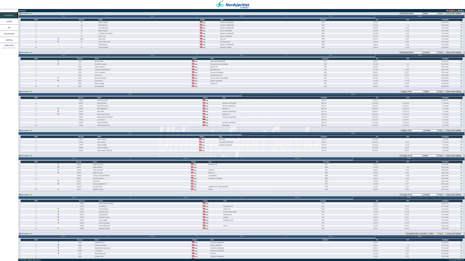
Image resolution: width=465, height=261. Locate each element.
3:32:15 (375, 86)
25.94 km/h (445, 81)
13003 (82, 217)
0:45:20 (375, 100)
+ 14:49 (406, 212)
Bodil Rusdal (99, 61)
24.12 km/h (445, 220)
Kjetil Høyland (103, 25)
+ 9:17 (407, 187)
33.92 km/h (445, 39)
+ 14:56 (406, 214)
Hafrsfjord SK (212, 164)
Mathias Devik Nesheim (105, 117)
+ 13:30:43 (405, 125)
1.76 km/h (445, 120)
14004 (81, 122)
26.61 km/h (445, 72)
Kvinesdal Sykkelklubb (217, 61)
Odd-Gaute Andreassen (102, 248)
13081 (79, 178)
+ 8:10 (407, 39)
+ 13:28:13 (405, 122)
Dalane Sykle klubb (229, 212)
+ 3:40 (407, 170)
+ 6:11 (407, 206)
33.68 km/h (445, 47)
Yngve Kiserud (103, 47)
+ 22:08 (406, 83)
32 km (63, 16)
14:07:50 (375, 117)
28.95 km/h (445, 203)
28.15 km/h (445, 187)
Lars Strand (98, 251)
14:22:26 (375, 145)
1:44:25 (375, 217)
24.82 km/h (445, 212)
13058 (82, 209)
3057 (79, 86)
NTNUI (210, 189)
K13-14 (324, 148)
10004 (80, 251)
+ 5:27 (407, 253)
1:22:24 (375, 164)
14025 (81, 145)
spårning (9, 40)
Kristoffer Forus (100, 242)
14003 (81, 100)
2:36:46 (375, 47)
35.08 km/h (445, 251)
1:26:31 (375, 175)
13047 (79, 189)
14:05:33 (375, 109)
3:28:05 (375, 83)
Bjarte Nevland (98, 173)
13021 (79, 167)
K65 (325, 75)
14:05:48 (375, 114)
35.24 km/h (445, 28)
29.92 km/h (445, 173)
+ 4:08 (407, 175)
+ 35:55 (406, 150)
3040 (79, 81)
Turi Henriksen (103, 209)
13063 (82, 223)
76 (81, 47)
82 (81, 31)
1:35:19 (375, 206)
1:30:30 (375, 181)
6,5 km (74, 158)
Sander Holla (99, 256)
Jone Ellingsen (103, 28)
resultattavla (8, 15)
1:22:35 (375, 167)
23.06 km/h (445, 223)
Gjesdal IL (222, 139)
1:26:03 (375, 170)
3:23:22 (375, 78)
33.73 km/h (445, 42)
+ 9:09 (407, 44)
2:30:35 (375, 253)
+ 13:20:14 (405, 111)
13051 (82, 220)
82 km (331, 16)
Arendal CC (214, 83)
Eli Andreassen (104, 212)
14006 (81, 106)
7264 (79, 61)
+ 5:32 (407, 256)
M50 (326, 181)
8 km (130, 94)
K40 (325, 61)
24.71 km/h (445, 217)
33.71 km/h (445, 44)
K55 (325, 67)
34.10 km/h (445, 36)
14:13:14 (375, 120)
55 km (152, 16)
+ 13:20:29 (405, 114)
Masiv (225, 226)
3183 (79, 72)
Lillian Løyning (100, 67)
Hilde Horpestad (104, 223)
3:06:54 (375, 67)
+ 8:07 (407, 181)
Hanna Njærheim (104, 226)
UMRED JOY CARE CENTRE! (218, 187)
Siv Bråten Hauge (100, 64)
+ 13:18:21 (405, 106)
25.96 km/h (445, 78)
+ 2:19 (407, 28)
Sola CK (223, 39)
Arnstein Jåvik (97, 187)
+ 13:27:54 (405, 120)
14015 (81, 103)
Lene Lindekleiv (100, 72)
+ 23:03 (406, 228)
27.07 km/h (445, 206)
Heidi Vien (98, 75)
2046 (79, 242)
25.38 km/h (445, 83)
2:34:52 (375, 36)
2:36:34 (375, 42)
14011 (81, 120)
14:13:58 (375, 139)
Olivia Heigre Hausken (104, 150)
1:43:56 (375, 209)
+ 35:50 (406, 148)
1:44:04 (375, 214)
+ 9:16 (407, 47)
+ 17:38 (406, 81)
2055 (79, 248)
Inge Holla (101, 39)
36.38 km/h (445, 242)
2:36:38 (375, 44)
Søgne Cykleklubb (216, 81)
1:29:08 (375, 203)
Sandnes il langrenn (225, 145)
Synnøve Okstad (104, 228)
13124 (82, 206)
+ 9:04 (407, 42)
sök (9, 28)
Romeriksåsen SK (216, 75)
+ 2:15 (407, 142)
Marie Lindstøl (99, 83)
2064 (79, 256)
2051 (79, 253)
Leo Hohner (101, 120)
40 (81, 25)
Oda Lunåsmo (102, 139)
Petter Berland (102, 103)
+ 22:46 (406, 223)
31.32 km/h (445, 164)
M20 (323, 22)
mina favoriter (9, 34)
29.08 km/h (445, 178)
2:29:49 (375, 28)
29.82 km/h (445, 175)
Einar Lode (102, 36)
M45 (323, 28)
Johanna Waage (102, 148)
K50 (325, 64)
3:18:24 (375, 72)
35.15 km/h (445, 248)
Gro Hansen (99, 81)
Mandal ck (225, 109)
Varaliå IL (211, 170)
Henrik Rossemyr (102, 106)
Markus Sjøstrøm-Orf (99, 184)
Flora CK (213, 253)
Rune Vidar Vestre (104, 42)
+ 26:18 (406, 86)
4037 (79, 75)
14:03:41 (375, 106)
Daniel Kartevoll (102, 100)
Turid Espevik (103, 214)
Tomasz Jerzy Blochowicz (101, 175)
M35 (323, 44)
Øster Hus (211, 173)
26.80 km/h (445, 70)
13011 (82, 212)
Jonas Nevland (98, 170)
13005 (79, 173)
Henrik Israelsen (98, 178)
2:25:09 (375, 242)
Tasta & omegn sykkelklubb (219, 64)
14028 (81, 148)
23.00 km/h (445, 228)
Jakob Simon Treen (103, 125)
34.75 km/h (445, 33)
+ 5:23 (407, 251)
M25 (326, 189)
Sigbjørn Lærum (98, 189)
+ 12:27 (406, 72)
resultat (9, 21)
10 (36, 47)
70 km (241, 16)
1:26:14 (375, 173)
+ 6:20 (407, 178)
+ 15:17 (406, 217)
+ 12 (407, 64)
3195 (79, 70)
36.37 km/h (445, 245)
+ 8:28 (407, 145)
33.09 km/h (445, 100)
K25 (323, 223)
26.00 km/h (445, 75)
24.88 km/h (445, 86)
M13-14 (323, 100)
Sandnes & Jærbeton (215, 178)
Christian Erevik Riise (105, 33)
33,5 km (297, 158)
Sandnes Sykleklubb (227, 22)
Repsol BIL (226, 125)
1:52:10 (375, 228)
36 (81, 28)
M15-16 (323, 103)
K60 (323, 220)
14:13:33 (375, 122)
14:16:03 (375, 125)
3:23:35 (375, 81)
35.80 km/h (445, 22)
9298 (81, 39)
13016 (79, 181)
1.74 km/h (445, 145)
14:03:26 (375, 103)
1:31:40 (375, 187)
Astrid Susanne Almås (106, 203)
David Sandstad (102, 122)
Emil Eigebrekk (102, 109)
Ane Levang (101, 142)
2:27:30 (375, 22)
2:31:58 (375, 33)
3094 (79, 83)
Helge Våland (97, 167)
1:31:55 (375, 189)
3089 (79, 67)
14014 (81, 139)
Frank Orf (96, 181)
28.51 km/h (445, 181)
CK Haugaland (225, 42)
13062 (82, 226)
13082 (79, 175)
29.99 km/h (445, 170)
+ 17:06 (406, 75)
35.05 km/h (445, 256)
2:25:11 (375, 245)
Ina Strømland (99, 86)
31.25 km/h (445, 167)
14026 (81, 114)
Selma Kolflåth (102, 145)
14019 (81, 111)
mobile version (9, 45)
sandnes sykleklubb (228, 106)
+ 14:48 (406, 209)
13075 (82, 214)
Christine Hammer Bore (102, 70)
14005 (81, 109)
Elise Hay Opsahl (100, 78)
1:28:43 (375, 178)
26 (81, 22)
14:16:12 (375, 142)
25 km (353, 94)
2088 (79, 245)
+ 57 (407, 67)
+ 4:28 (407, 33)
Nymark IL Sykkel (226, 47)
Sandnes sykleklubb (229, 122)
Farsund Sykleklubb (216, 72)
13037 (79, 184)
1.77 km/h (445, 109)
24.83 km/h (445, 209)
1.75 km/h (445, 125)
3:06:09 (375, 64)
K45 (325, 78)
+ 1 (408, 25)
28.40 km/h (445, 61)
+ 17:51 (406, 220)
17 (81, 33)
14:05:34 (375, 111)
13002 (82, 203)
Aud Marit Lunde (104, 217)
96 (81, 36)
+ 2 (408, 245)
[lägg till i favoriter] (461, 22)
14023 (81, 142)
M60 (326, 178)
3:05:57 (375, 61)
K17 (323, 203)
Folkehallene (227, 214)
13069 (82, 228)
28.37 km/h (445, 64)
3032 (79, 78)
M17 (326, 164)
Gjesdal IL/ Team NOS (226, 142)
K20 (325, 86)
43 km (409, 158)
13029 (79, 170)
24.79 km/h (445, 214)
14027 (81, 150)
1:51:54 (375, 223)
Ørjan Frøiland (103, 31)
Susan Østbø (103, 220)
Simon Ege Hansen (103, 114)
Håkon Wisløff (103, 22)
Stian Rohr (100, 111)
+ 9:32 (407, 189)
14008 (81, 125)
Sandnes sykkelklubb (229, 103)
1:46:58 (375, 220)
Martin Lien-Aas (98, 164)
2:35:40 (375, 39)
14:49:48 (375, 148)
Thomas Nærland (100, 245)
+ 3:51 (407, 173)
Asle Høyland (102, 44)
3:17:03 (375, 70)
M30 (323, 25)
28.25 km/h (445, 67)
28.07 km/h (445, 189)
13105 (79, 187)
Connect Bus (212, 175)
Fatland (225, 217)
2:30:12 (375, 248)
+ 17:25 (406, 78)
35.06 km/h (445, 253)
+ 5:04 (407, 248)
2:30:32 (375, 251)
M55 (323, 36)
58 (80, 64)
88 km (420, 16)
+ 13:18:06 (405, 103)
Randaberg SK (215, 70)
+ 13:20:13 (405, 109)
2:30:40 (375, 256)
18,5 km (185, 158)
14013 (81, 117)
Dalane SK (213, 67)
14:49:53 (375, 150)
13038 (79, 164)
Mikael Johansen (100, 253)
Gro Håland (102, 206)
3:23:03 (375, 75)
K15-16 (324, 139)
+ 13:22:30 (405, 117)
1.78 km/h (445, 103)
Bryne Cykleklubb (226, 31)
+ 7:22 (407, 36)
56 (81, 42)
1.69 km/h (445, 148)
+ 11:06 (406, 70)
